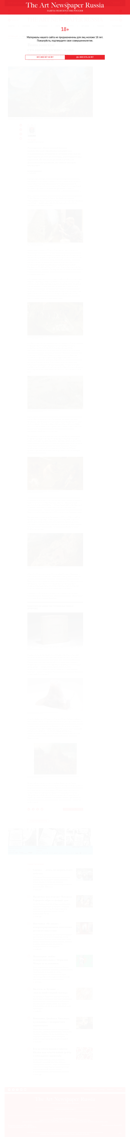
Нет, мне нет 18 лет (45, 57)
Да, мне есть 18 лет (85, 57)
